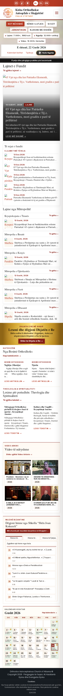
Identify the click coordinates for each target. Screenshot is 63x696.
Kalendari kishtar (15, 53)
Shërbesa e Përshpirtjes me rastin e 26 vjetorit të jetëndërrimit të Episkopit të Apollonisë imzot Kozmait (36, 245)
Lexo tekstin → (12, 433)
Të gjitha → (53, 216)
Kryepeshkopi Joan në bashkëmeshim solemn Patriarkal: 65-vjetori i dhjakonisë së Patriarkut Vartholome (34, 160)
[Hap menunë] (56, 12)
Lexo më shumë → (16, 136)
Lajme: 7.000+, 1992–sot (18, 36)
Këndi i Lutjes (35, 24)
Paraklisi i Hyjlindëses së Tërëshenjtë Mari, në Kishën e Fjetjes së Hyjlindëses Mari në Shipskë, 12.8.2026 (35, 190)
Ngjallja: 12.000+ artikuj (47, 36)
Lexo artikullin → (14, 381)
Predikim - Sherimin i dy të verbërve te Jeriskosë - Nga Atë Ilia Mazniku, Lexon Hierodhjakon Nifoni (17, 478)
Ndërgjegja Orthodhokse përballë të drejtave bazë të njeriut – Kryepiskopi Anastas (16, 410)
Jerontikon (18, 30)
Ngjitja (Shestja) (12, 365)
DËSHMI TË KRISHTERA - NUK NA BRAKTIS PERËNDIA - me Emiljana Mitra (44, 478)
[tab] (13, 538)
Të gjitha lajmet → (12, 70)
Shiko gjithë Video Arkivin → (19, 454)
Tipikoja (29, 53)
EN (46, 3)
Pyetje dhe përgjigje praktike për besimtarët (31, 60)
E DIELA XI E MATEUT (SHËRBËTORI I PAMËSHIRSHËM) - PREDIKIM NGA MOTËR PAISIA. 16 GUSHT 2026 (16, 504)
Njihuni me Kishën (40, 30)
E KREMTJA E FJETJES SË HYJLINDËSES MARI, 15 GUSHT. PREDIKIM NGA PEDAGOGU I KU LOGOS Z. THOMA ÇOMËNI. (45, 504)
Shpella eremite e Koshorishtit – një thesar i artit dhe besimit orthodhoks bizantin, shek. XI (35, 317)
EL (41, 3)
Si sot (51, 24)
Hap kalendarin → (49, 613)
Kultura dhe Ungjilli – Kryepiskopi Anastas (43, 408)
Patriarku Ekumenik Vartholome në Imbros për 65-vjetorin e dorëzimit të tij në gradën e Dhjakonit (36, 199)
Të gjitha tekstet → (12, 400)
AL (35, 3)
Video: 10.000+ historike (32, 41)
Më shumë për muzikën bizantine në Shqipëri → (28, 531)
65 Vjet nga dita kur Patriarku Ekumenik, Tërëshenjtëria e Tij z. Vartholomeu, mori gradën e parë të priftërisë (28, 114)
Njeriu (35, 365)
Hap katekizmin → (12, 356)
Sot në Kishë (15, 24)
